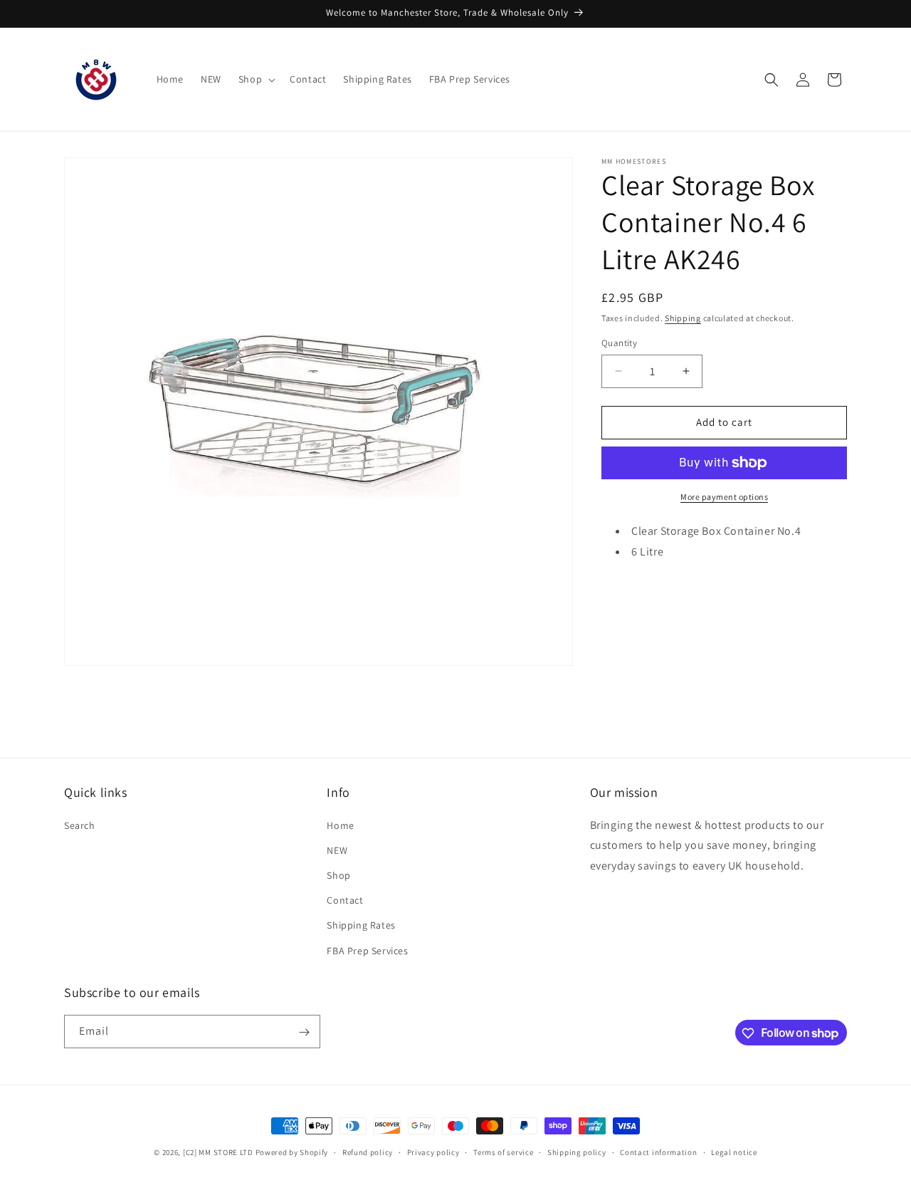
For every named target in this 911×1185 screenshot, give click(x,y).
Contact (345, 900)
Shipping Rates (361, 925)
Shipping (683, 318)
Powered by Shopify (292, 1152)
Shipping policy (576, 1152)
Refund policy (367, 1152)
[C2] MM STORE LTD (218, 1152)
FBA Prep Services (367, 950)
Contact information (658, 1152)
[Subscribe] (304, 1032)
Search (79, 824)
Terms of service (503, 1152)
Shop (338, 874)
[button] (255, 79)
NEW (337, 849)
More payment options (724, 496)
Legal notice (734, 1152)
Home (340, 824)
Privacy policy (433, 1152)
